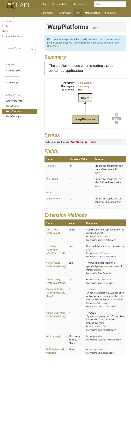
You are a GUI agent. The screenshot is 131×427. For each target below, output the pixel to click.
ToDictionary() (53, 336)
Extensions (48, 12)
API (78, 12)
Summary (7, 21)
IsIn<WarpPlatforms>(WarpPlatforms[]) (56, 249)
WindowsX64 (53, 198)
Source (112, 12)
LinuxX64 (51, 165)
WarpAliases (13, 106)
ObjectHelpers (97, 336)
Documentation (60, 4)
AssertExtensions (99, 303)
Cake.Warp (12, 82)
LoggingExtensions (99, 236)
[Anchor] (68, 56)
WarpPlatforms (15, 111)
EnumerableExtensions (101, 253)
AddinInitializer (14, 101)
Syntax (6, 26)
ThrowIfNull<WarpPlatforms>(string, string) (56, 292)
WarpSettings (13, 116)
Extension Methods (12, 36)
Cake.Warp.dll (13, 70)
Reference (79, 4)
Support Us (94, 12)
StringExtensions (98, 349)
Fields (5, 31)
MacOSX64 (52, 179)
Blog (44, 4)
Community (65, 12)
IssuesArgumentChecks (101, 279)
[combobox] (110, 4)
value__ (50, 192)
